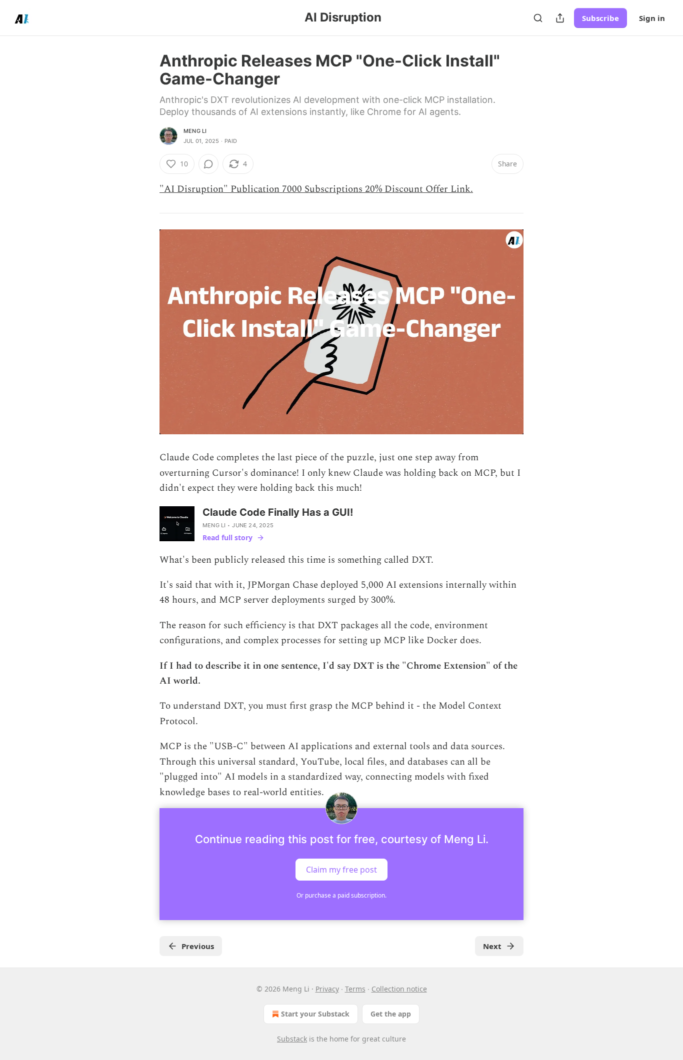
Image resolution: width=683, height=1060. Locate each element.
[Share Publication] (560, 18)
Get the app (390, 1014)
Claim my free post (341, 869)
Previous (198, 946)
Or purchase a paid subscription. (341, 895)
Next (492, 946)
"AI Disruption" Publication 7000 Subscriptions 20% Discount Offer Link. (316, 189)
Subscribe (600, 18)
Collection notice (399, 989)
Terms (355, 989)
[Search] (538, 18)
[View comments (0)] (208, 164)
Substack (292, 1039)
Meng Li (195, 130)
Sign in (652, 18)
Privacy (327, 989)
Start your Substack (315, 1014)
